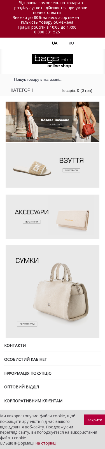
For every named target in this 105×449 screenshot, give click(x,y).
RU (71, 43)
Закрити (94, 419)
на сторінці (46, 443)
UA (54, 43)
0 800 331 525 (47, 32)
